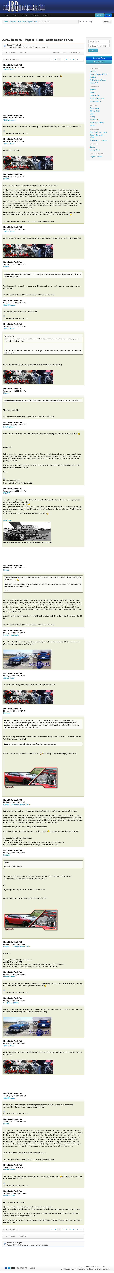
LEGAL (32, 1268)
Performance (94, 108)
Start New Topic (99, 58)
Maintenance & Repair (98, 80)
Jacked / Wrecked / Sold (98, 74)
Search (92, 50)
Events (92, 147)
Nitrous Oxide (95, 111)
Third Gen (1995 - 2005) (98, 140)
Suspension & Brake (97, 122)
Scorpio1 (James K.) (11, 635)
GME (13, 1268)
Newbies (93, 77)
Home (6, 15)
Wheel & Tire (94, 95)
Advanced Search (99, 62)
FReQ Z (6, 493)
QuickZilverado (9, 120)
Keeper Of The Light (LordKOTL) (16, 804)
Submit (106, 22)
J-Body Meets (95, 150)
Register (99, 15)
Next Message (75, 52)
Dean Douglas (9, 1195)
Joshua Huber (8, 69)
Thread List (23, 52)
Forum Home (11, 52)
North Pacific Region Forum (27, 22)
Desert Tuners (7, 520)
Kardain (6, 713)
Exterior (93, 89)
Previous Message (59, 52)
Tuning (92, 117)
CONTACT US (22, 1268)
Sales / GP (94, 83)
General (93, 71)
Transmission (94, 119)
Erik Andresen (9, 427)
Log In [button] (108, 15)
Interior (92, 92)
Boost (92, 114)
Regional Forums (96, 156)
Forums (14, 15)
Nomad (6, 178)
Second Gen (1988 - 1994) (97, 136)
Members (46, 15)
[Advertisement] (57, 31)
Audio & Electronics (97, 98)
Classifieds (35, 15)
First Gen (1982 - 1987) (98, 132)
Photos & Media (95, 101)
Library (24, 15)
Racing (92, 125)
